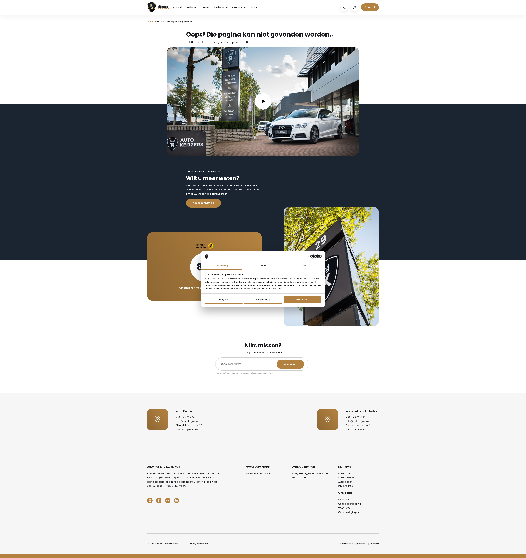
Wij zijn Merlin (372, 543)
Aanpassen (261, 299)
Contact (254, 7)
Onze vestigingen (348, 512)
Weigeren (223, 299)
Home (150, 21)
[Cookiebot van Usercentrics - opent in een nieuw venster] (310, 256)
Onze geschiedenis (349, 504)
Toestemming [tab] (221, 265)
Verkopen (191, 7)
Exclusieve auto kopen (259, 473)
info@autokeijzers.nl (187, 421)
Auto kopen (344, 473)
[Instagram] (150, 500)
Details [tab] (263, 265)
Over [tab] (304, 265)
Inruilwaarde (221, 7)
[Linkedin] (176, 500)
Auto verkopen (346, 477)
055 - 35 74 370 (185, 417)
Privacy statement (198, 543)
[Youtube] (167, 500)
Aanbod (177, 7)
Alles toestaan (302, 299)
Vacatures (344, 508)
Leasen (205, 7)
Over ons (237, 7)
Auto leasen (345, 481)
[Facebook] (158, 500)
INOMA (352, 543)
